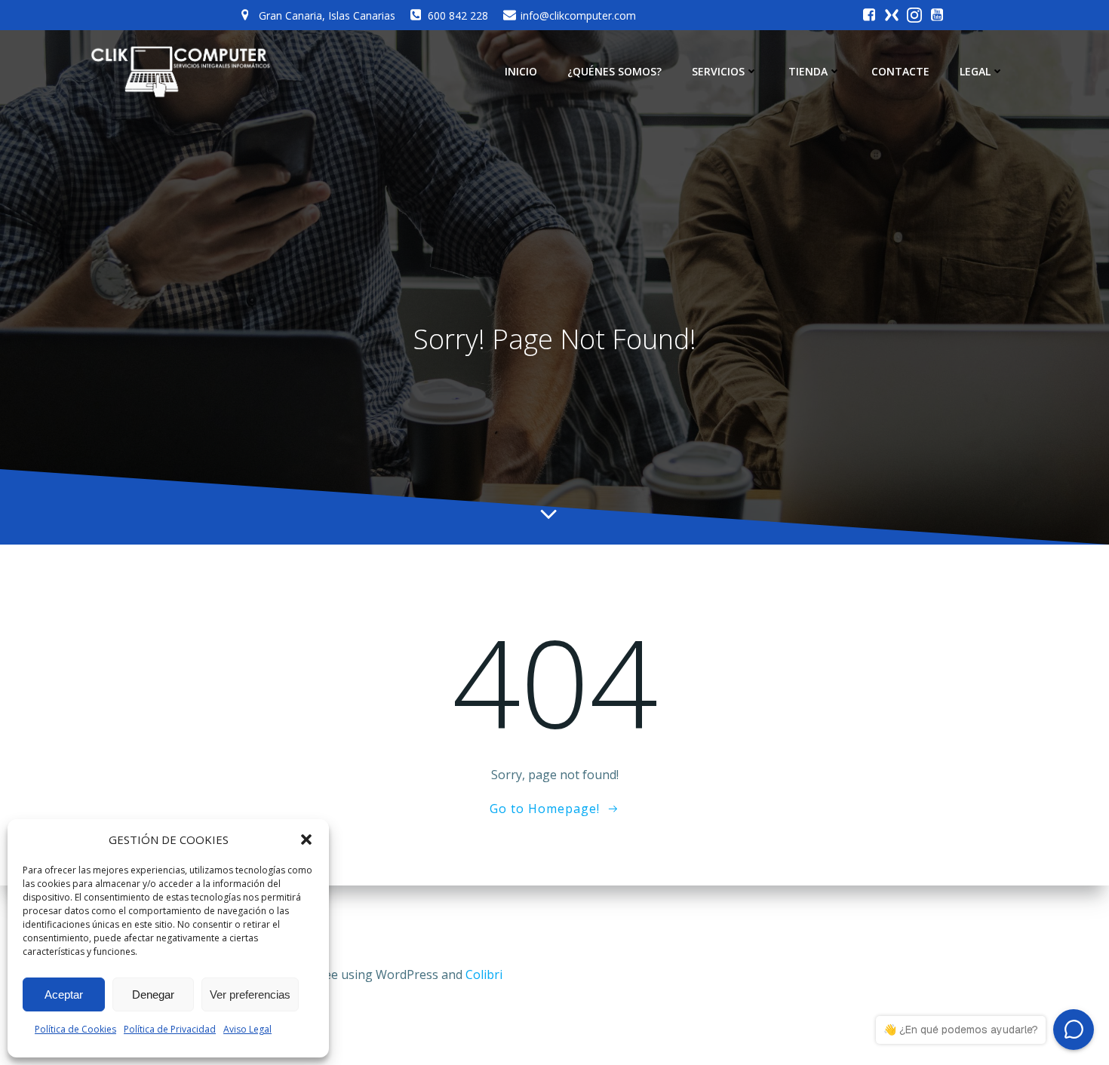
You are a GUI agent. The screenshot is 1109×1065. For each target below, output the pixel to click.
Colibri (483, 974)
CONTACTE (900, 71)
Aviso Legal (247, 1029)
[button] (306, 839)
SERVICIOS (718, 71)
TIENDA (808, 71)
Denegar (153, 994)
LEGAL (975, 71)
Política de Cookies (75, 1029)
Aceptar (64, 994)
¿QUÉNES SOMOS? (614, 71)
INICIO (521, 71)
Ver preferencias (250, 994)
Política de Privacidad (170, 1029)
